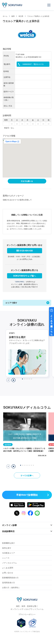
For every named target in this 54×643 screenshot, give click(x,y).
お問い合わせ (7, 572)
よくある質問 (7, 567)
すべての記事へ (27, 475)
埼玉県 (20, 16)
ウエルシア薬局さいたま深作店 (38, 16)
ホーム (5, 16)
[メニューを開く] (49, 5)
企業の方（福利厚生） (11, 587)
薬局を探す (6, 548)
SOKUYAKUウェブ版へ (24, 275)
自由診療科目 (8, 531)
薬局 (13, 16)
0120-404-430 (26, 250)
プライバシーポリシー (27, 614)
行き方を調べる (27, 181)
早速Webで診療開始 (27, 494)
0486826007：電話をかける (33, 64)
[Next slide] (13, 380)
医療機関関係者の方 (10, 577)
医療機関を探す (8, 543)
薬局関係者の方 (8, 582)
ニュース (5, 557)
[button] (13, 466)
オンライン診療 (9, 525)
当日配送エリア (8, 553)
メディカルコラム (9, 562)
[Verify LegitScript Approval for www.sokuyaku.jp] (21, 623)
